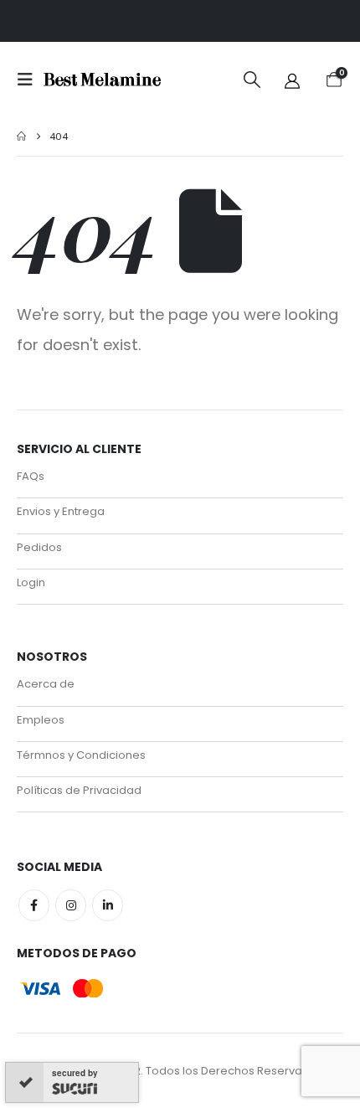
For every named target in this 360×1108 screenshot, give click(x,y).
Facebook (33, 904)
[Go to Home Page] (21, 136)
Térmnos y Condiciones (81, 755)
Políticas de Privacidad (79, 790)
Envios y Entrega (61, 511)
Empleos (40, 720)
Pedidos (39, 547)
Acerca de (46, 684)
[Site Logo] (102, 80)
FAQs (30, 476)
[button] (30, 79)
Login (31, 582)
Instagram (70, 904)
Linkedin (107, 904)
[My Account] (292, 80)
